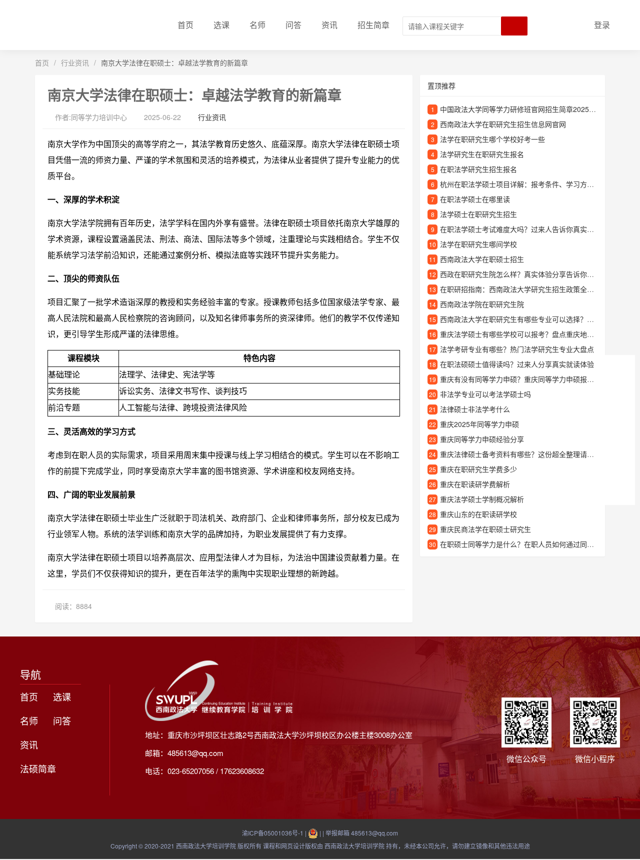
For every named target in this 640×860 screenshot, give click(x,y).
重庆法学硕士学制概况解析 (482, 499)
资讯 (330, 24)
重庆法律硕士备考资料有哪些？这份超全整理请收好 (520, 454)
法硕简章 (38, 768)
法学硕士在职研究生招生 (478, 214)
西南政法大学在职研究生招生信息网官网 (503, 124)
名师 (258, 24)
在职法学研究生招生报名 (478, 169)
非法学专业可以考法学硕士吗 (485, 394)
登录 (602, 24)
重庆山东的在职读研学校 (478, 514)
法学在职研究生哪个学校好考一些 (492, 139)
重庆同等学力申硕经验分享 (482, 439)
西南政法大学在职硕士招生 (482, 259)
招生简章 (374, 24)
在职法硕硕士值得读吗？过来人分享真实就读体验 (517, 364)
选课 (222, 24)
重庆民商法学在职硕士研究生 (485, 529)
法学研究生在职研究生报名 (482, 154)
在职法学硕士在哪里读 (475, 199)
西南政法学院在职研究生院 (482, 304)
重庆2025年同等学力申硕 (479, 424)
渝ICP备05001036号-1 (273, 832)
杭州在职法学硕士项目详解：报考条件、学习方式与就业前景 (534, 184)
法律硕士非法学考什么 (475, 409)
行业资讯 (75, 63)
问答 (294, 24)
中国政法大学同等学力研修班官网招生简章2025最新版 (525, 109)
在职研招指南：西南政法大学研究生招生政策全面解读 (524, 289)
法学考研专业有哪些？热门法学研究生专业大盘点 (517, 349)
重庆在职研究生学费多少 (478, 469)
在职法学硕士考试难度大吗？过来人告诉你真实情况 (520, 229)
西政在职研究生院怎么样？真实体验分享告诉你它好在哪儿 (531, 274)
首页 (186, 24)
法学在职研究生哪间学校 (478, 244)
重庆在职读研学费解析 (475, 484)
